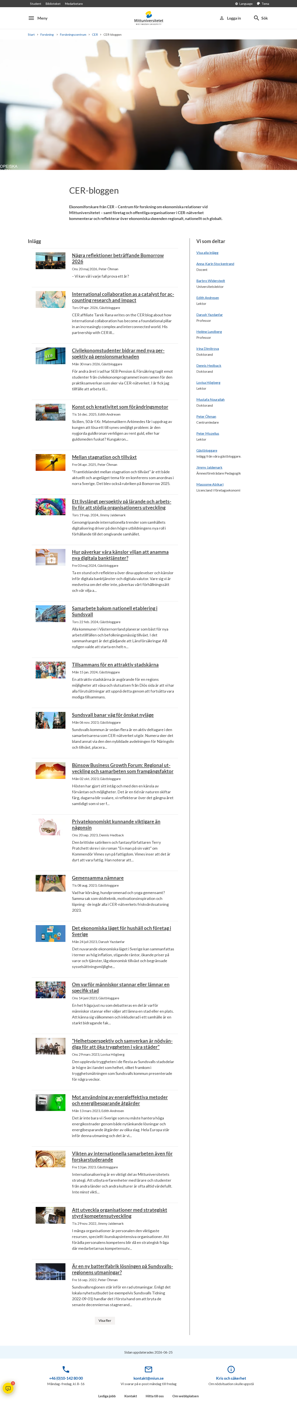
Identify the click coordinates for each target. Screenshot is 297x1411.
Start (31, 34)
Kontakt (130, 1396)
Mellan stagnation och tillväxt (104, 457)
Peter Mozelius (207, 433)
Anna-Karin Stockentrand (215, 264)
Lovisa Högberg (208, 382)
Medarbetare (74, 3)
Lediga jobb (107, 1396)
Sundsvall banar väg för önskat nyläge (113, 715)
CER (95, 34)
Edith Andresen (207, 297)
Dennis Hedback (208, 365)
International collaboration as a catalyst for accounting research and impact (123, 297)
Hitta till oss (155, 1396)
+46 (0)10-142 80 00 (66, 1378)
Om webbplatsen (185, 1396)
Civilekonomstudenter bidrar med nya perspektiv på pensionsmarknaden (118, 353)
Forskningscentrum (73, 34)
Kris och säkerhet (231, 1378)
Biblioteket (53, 3)
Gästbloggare (206, 450)
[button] (8, 1388)
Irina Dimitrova (207, 348)
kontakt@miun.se (148, 1378)
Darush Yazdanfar (209, 314)
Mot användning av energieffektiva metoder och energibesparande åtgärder (120, 1100)
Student (35, 3)
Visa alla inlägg (207, 252)
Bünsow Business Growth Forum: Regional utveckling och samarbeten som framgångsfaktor (123, 768)
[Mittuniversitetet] (148, 18)
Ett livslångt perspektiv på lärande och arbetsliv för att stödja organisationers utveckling (121, 504)
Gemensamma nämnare (98, 878)
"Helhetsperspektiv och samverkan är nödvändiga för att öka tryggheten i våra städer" (122, 1044)
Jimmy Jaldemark (209, 467)
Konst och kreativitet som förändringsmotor (120, 407)
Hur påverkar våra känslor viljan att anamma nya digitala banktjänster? (120, 555)
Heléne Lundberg (209, 331)
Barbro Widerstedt (210, 281)
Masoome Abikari (210, 484)
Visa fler (104, 1320)
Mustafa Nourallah (210, 399)
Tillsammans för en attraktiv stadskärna (115, 665)
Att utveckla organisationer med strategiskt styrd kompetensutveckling (119, 1213)
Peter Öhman (206, 416)
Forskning (47, 34)
